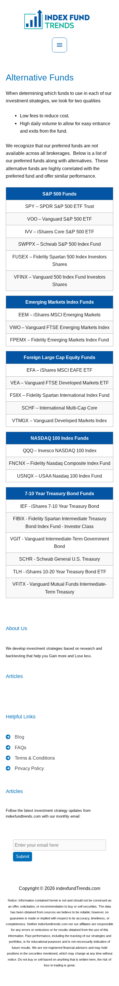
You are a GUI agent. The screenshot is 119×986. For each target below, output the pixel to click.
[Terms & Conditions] (30, 758)
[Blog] (15, 737)
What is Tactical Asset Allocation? (34, 696)
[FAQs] (16, 747)
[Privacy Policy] (25, 768)
